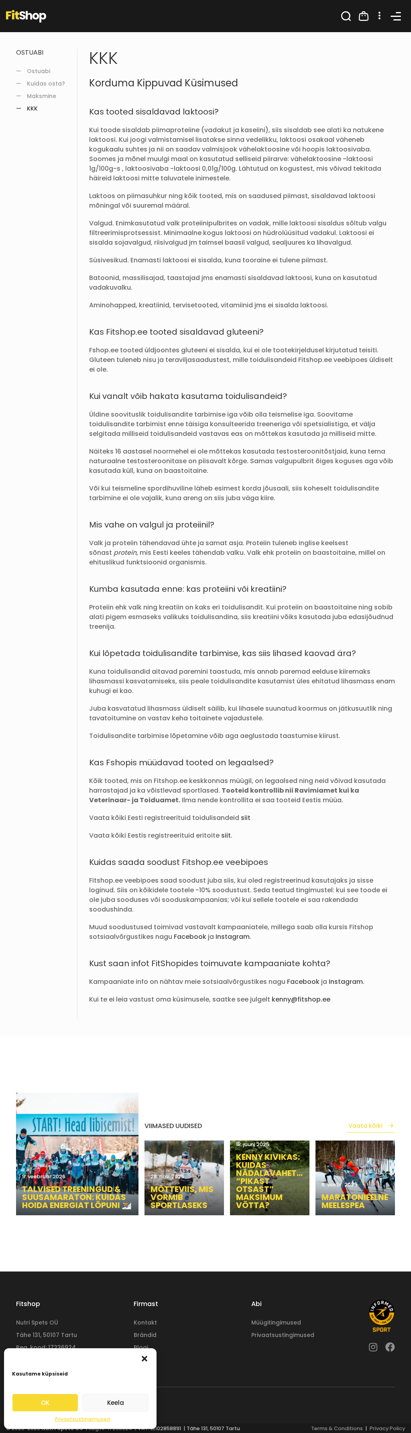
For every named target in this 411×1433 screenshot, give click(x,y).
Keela (115, 1402)
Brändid (145, 1335)
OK (45, 1402)
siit (245, 817)
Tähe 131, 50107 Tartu (46, 1335)
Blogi (141, 1347)
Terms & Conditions (337, 1428)
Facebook (190, 936)
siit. (226, 835)
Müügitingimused (276, 1323)
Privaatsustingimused (82, 1419)
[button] (144, 1358)
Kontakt (145, 1323)
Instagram (233, 936)
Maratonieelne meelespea (354, 1201)
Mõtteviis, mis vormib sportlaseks (182, 1197)
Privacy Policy (387, 1428)
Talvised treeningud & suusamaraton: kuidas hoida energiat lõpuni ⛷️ (77, 1197)
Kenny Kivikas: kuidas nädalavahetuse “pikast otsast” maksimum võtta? (269, 1181)
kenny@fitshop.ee (301, 999)
